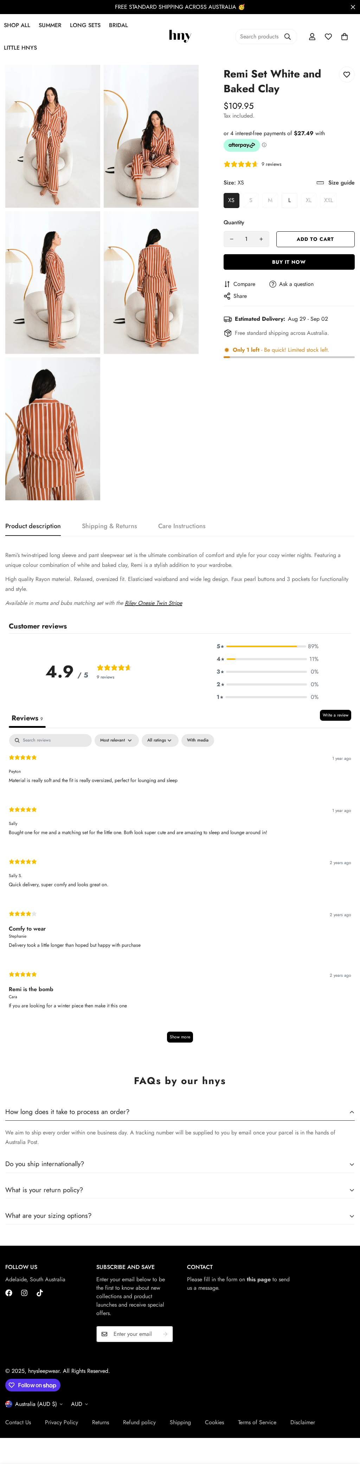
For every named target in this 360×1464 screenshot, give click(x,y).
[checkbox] (197, 740)
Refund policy (139, 1422)
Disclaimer (302, 1422)
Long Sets (85, 25)
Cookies (214, 1422)
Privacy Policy (61, 1422)
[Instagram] (24, 1292)
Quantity (234, 222)
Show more (180, 1037)
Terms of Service (257, 1422)
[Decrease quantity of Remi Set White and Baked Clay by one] (231, 239)
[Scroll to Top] (346, 1426)
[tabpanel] (180, 892)
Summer (50, 25)
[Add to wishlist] (347, 74)
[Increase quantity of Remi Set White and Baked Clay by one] (261, 239)
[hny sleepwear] (180, 37)
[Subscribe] (165, 1334)
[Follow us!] (39, 1292)
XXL (328, 200)
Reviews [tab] (27, 718)
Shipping (180, 1422)
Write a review (335, 715)
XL (308, 200)
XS (231, 200)
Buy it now (289, 261)
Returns (100, 1422)
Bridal (118, 25)
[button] (344, 37)
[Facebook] (8, 1292)
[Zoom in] (87, 80)
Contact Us (18, 1422)
